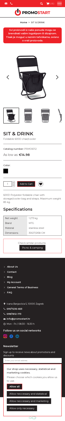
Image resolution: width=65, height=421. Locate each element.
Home (23, 22)
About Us (12, 266)
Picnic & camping (32, 247)
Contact (12, 272)
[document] (32, 390)
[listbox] (32, 172)
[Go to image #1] (11, 115)
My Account (14, 282)
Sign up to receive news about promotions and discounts (29, 354)
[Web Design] (32, 417)
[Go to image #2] (28, 115)
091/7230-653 (14, 308)
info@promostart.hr (18, 318)
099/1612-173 (14, 314)
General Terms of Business (22, 287)
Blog (9, 277)
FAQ (9, 292)
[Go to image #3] (45, 115)
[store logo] (32, 12)
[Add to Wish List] (40, 183)
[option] (5, 171)
